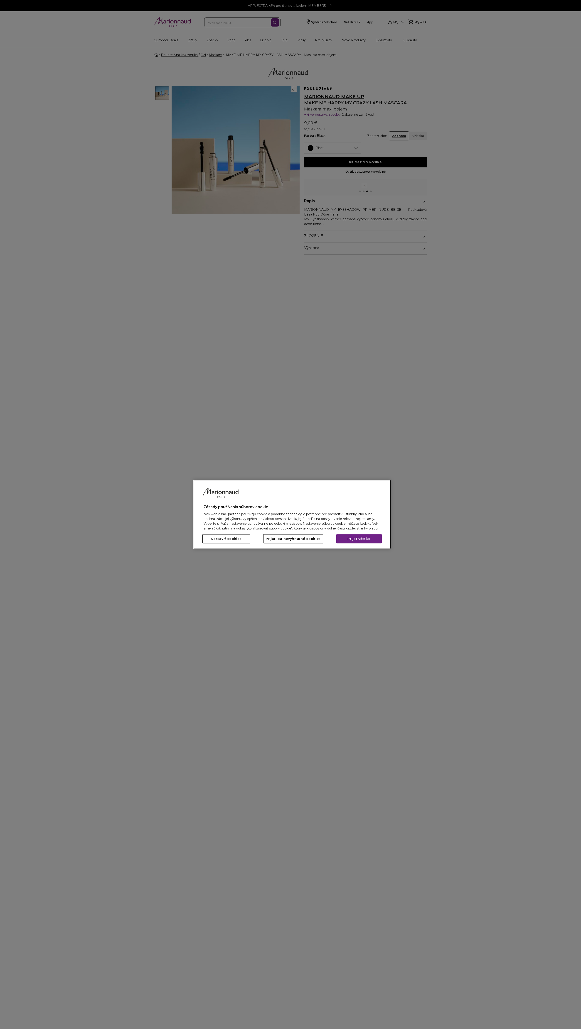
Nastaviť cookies (226, 539)
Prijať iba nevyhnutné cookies (293, 539)
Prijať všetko (358, 539)
